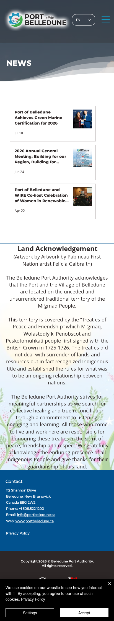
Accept (84, 612)
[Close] (106, 587)
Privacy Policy (18, 533)
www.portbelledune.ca (34, 521)
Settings (30, 612)
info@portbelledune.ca (36, 515)
